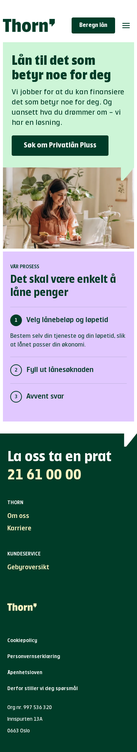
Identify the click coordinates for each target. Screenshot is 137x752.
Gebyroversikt (28, 567)
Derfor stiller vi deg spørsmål (42, 688)
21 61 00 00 (44, 475)
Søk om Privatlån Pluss (60, 145)
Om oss (18, 516)
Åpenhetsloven (24, 672)
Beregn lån (93, 25)
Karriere (19, 528)
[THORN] (29, 25)
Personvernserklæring (33, 656)
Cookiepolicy (22, 640)
